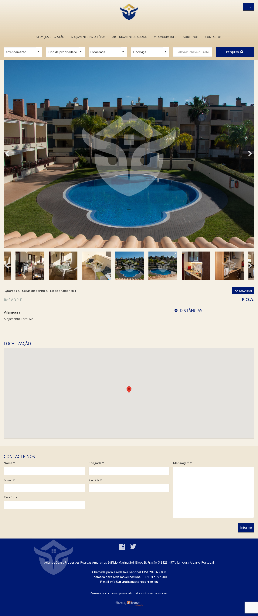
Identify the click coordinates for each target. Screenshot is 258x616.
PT (248, 7)
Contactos (213, 37)
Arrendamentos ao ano (129, 37)
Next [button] (253, 155)
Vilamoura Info (165, 37)
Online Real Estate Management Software (129, 603)
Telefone (10, 497)
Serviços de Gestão (50, 37)
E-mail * (9, 480)
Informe (246, 527)
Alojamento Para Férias (88, 37)
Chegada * (96, 463)
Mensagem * (182, 463)
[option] (129, 154)
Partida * (95, 480)
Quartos (11, 291)
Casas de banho (33, 291)
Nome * (9, 463)
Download (245, 290)
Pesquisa (232, 52)
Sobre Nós (191, 37)
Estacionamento (62, 291)
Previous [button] (11, 155)
